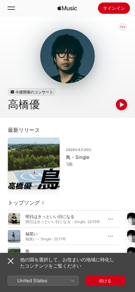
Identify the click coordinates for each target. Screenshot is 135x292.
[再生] (121, 104)
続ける (105, 280)
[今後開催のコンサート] (31, 92)
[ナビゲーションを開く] (11, 8)
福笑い (31, 233)
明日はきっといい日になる (49, 216)
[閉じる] (11, 261)
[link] (26, 202)
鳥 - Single (77, 157)
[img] (67, 8)
